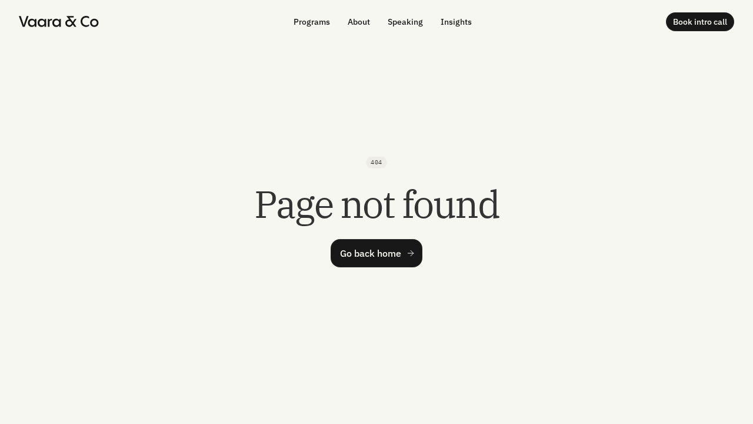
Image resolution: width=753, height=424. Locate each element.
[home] (59, 21)
